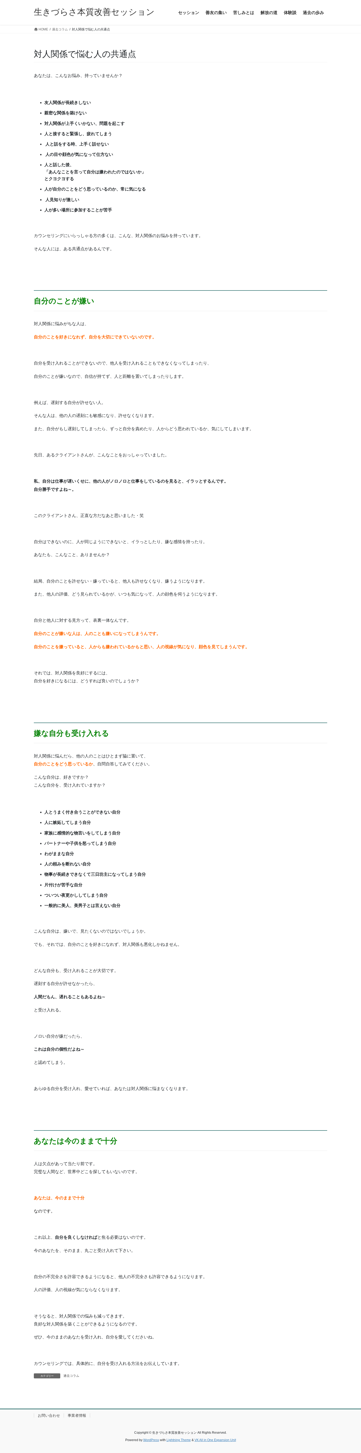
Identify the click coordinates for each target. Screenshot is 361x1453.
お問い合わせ (49, 1415)
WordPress (151, 1440)
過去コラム (71, 1376)
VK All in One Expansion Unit (215, 1440)
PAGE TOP (347, 1404)
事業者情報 (77, 1415)
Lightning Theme (178, 1440)
